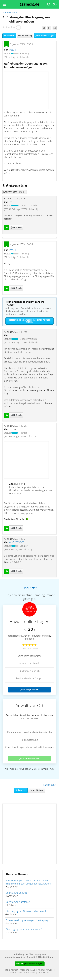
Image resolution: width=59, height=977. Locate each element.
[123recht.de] (29, 4)
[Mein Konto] (54, 5)
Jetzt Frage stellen (30, 689)
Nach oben (49, 785)
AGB (34, 970)
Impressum (29, 973)
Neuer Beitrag (25, 36)
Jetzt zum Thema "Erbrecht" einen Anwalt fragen (29, 321)
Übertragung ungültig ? (16, 893)
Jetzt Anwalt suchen (29, 758)
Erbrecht (13, 13)
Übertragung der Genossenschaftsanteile (26, 911)
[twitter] (44, 28)
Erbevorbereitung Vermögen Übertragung (26, 920)
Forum (5, 13)
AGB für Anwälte (46, 970)
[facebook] (49, 28)
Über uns (24, 970)
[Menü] (4, 4)
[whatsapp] (55, 28)
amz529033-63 (16, 542)
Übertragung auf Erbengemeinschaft (23, 930)
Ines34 (12, 50)
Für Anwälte (43, 973)
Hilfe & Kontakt (11, 970)
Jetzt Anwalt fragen (45, 36)
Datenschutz (16, 973)
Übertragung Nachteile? (17, 902)
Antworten (9, 36)
